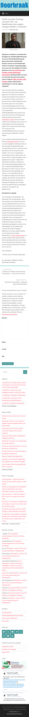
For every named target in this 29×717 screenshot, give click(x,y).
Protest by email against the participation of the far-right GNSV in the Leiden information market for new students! (14, 489)
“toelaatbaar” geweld (8, 119)
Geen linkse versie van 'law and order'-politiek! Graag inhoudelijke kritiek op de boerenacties (13, 423)
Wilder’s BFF (5, 652)
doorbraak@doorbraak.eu (9, 314)
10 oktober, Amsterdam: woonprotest (13, 403)
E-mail (4, 349)
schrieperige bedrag (12, 141)
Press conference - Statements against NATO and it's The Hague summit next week (13, 497)
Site (3, 356)
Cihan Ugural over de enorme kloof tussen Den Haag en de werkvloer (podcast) (12, 431)
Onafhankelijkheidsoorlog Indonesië (12, 615)
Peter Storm (5, 573)
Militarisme (15, 260)
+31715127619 (13, 711)
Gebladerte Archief (7, 646)
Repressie (12, 262)
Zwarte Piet (5, 621)
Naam (4, 342)
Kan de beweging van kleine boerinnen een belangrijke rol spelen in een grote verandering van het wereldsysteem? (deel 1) (13, 565)
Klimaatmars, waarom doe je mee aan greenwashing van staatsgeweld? (14, 556)
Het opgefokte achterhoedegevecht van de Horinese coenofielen (13, 536)
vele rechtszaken (17, 70)
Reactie (4, 318)
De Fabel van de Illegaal (9, 649)
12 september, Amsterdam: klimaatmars (13, 395)
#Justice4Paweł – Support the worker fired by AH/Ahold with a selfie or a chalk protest (14, 482)
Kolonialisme (7, 260)
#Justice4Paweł (6, 612)
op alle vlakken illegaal (17, 235)
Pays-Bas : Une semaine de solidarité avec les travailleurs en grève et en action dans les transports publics (14, 504)
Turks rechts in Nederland (9, 618)
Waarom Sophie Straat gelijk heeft (12, 456)
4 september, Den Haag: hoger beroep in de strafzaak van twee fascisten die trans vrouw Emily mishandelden (14, 385)
